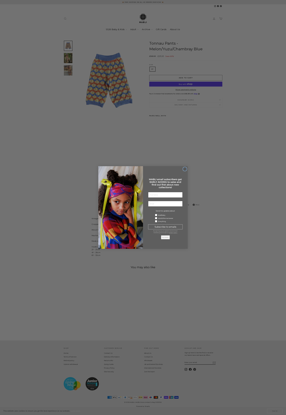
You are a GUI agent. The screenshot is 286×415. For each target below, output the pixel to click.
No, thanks (165, 237)
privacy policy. (173, 232)
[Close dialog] (185, 169)
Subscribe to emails (165, 227)
